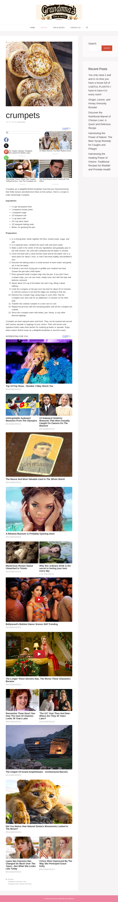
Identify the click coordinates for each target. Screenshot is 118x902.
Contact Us (75, 27)
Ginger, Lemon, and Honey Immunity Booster (99, 103)
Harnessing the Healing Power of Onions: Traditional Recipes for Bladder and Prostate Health (99, 161)
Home (32, 27)
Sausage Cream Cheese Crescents (20, 884)
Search (92, 43)
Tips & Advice (59, 27)
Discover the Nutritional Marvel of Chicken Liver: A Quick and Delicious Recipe (99, 120)
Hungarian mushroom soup (17, 881)
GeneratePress (69, 898)
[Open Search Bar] (87, 27)
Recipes (44, 27)
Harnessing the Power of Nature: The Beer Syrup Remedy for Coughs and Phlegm (100, 141)
